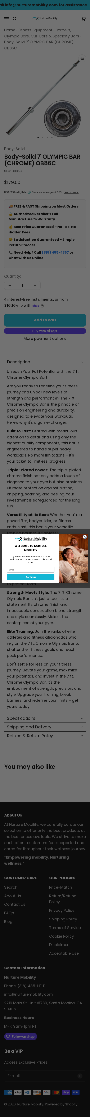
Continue (31, 577)
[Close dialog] (84, 537)
